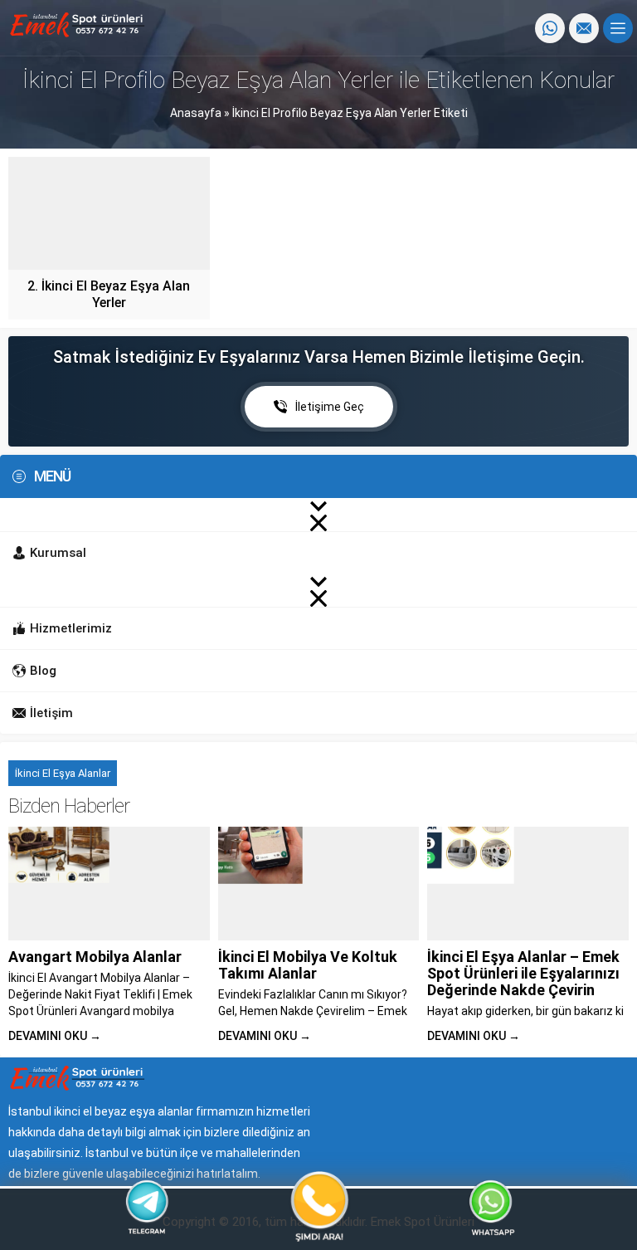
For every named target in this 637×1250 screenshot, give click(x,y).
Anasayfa (195, 113)
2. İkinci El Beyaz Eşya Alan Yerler (108, 294)
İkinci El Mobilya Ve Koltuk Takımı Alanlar (307, 965)
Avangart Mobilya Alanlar (95, 956)
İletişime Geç (329, 406)
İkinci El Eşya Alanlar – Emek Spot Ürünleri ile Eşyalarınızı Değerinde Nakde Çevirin (523, 973)
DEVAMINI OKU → (54, 1035)
